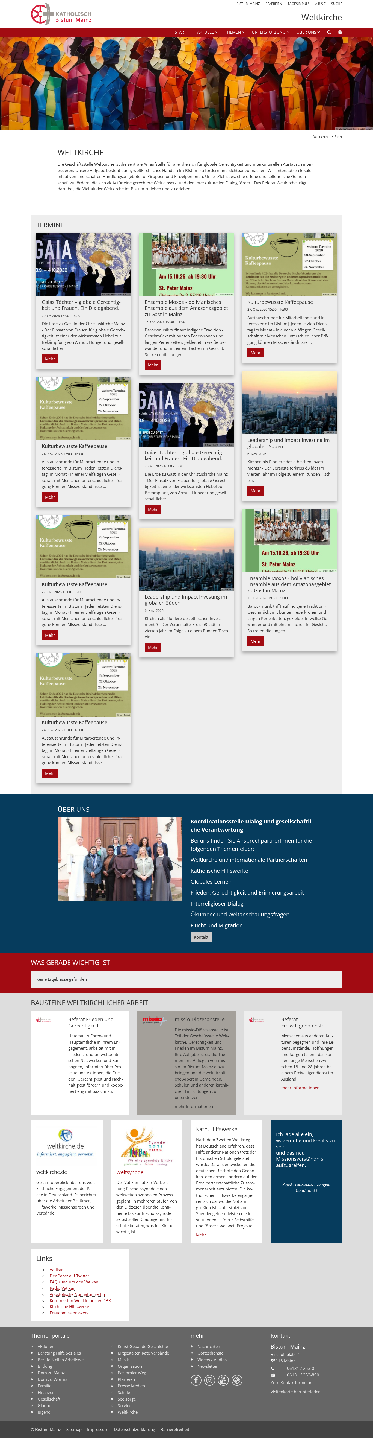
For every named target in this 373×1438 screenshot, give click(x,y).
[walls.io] (237, 1380)
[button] (325, 33)
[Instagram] (209, 1380)
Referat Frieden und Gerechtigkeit (91, 1022)
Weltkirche (321, 136)
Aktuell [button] (205, 32)
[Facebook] (196, 1380)
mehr (197, 1335)
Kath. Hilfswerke (216, 1129)
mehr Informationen (194, 1106)
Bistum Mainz (288, 1346)
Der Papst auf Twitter (69, 1276)
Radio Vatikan (62, 1288)
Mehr (50, 359)
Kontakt (201, 937)
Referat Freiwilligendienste (302, 1022)
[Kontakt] (120, 859)
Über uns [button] (306, 32)
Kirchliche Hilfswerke (69, 1306)
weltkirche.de (51, 1172)
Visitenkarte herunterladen (296, 1391)
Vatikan (57, 1269)
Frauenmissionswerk (69, 1312)
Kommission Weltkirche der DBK (80, 1300)
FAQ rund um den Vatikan (74, 1282)
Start (180, 32)
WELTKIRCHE (81, 152)
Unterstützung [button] (269, 32)
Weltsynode (129, 1172)
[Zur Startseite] (80, 14)
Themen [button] (233, 32)
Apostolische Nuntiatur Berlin (77, 1294)
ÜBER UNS (74, 809)
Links (44, 1258)
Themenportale (50, 1335)
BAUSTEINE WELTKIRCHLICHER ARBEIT (89, 1003)
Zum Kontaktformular (291, 1382)
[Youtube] (223, 1380)
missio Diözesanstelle (200, 1019)
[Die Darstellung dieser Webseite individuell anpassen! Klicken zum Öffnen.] (336, 33)
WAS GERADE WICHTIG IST (70, 962)
